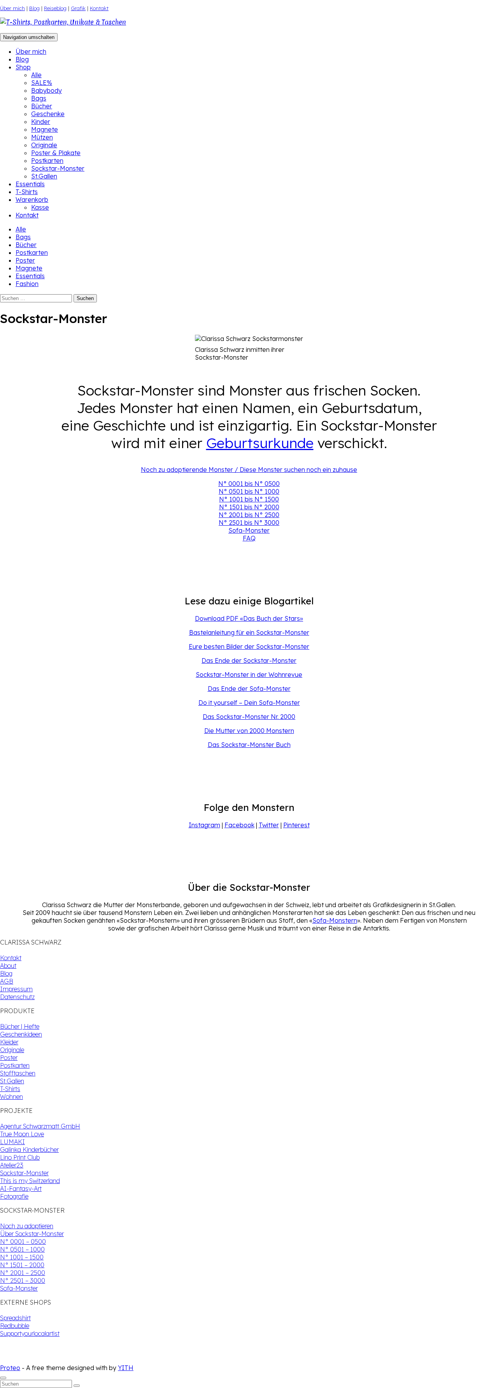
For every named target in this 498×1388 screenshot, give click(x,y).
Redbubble (14, 1326)
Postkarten (47, 160)
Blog (34, 8)
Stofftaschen (17, 1073)
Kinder (40, 121)
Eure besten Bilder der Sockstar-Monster (249, 646)
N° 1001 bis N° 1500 (249, 499)
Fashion (27, 284)
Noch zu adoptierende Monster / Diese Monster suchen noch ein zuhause (249, 469)
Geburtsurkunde (260, 443)
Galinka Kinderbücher (29, 1149)
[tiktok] (9, 1360)
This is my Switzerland (30, 1181)
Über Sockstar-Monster (32, 1234)
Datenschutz (17, 997)
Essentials (30, 184)
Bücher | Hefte (19, 1026)
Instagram (204, 825)
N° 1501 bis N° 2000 (249, 507)
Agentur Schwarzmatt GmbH (40, 1126)
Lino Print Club (20, 1157)
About (8, 965)
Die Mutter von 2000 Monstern (249, 731)
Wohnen (11, 1096)
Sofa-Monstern (334, 920)
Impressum (16, 989)
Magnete (44, 129)
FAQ (249, 538)
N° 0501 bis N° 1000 (249, 491)
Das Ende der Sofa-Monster (249, 688)
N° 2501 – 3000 (22, 1280)
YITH (125, 1368)
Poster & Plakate (56, 153)
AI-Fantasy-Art (21, 1188)
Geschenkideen (21, 1034)
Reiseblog (55, 8)
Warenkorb (32, 199)
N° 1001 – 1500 (22, 1257)
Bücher (41, 106)
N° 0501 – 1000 (22, 1249)
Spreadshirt (15, 1318)
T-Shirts (27, 192)
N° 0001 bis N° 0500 (249, 483)
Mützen (42, 137)
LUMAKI (12, 1142)
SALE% (41, 83)
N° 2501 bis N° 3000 (249, 522)
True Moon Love (22, 1134)
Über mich (12, 8)
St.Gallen (44, 176)
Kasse (40, 207)
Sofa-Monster (249, 530)
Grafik (78, 8)
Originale (44, 145)
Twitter (269, 825)
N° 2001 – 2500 (22, 1273)
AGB (6, 981)
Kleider (9, 1042)
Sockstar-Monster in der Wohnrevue (249, 674)
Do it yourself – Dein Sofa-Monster (249, 702)
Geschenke (48, 114)
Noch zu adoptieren (26, 1226)
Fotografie (14, 1196)
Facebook (239, 825)
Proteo (10, 1368)
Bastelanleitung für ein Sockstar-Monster (249, 632)
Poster (25, 260)
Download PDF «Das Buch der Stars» (249, 618)
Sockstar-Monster (57, 168)
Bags (38, 98)
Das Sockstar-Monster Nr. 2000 (249, 716)
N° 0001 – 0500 (23, 1241)
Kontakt (99, 8)
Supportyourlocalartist (30, 1333)
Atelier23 (11, 1165)
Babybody (46, 90)
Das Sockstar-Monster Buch (249, 745)
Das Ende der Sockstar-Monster (249, 660)
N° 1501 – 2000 (22, 1265)
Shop (23, 67)
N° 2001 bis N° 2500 (249, 515)
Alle (36, 75)
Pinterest (296, 825)
